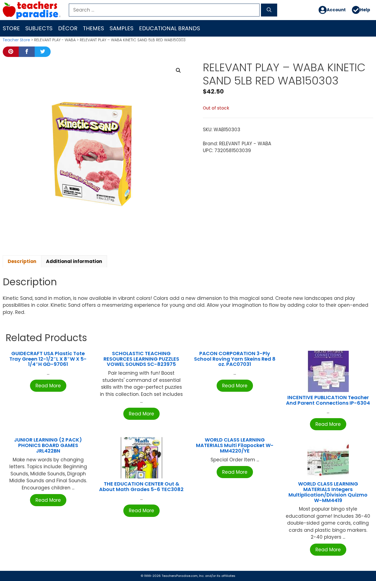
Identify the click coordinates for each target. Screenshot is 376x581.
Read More (48, 385)
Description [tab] (22, 261)
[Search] (269, 10)
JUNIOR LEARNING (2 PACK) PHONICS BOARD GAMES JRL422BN (48, 445)
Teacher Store (16, 40)
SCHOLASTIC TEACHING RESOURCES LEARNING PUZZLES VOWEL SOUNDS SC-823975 (141, 359)
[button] (178, 70)
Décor (67, 28)
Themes (93, 28)
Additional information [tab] (74, 261)
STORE (11, 28)
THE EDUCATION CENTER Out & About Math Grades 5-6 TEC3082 (141, 486)
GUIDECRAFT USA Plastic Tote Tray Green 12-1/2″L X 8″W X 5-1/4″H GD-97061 (48, 359)
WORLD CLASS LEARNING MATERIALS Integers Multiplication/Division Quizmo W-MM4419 (327, 491)
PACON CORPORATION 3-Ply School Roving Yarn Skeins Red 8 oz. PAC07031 (235, 359)
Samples (121, 28)
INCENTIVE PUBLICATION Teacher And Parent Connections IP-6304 (328, 400)
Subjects (39, 28)
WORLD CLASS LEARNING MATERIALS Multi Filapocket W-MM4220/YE (235, 445)
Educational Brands (169, 28)
